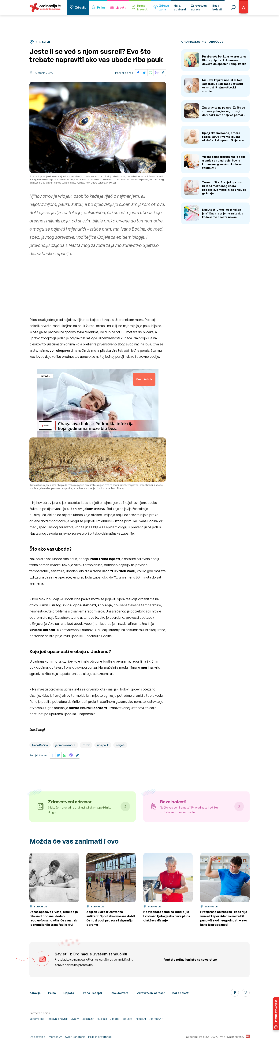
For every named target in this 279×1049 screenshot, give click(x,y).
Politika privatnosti (100, 1036)
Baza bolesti (180, 993)
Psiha (101, 7)
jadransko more (65, 745)
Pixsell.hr (140, 1018)
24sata (114, 1018)
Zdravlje (80, 7)
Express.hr (155, 1018)
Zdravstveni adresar (151, 993)
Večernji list (36, 1018)
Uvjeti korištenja (75, 1036)
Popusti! (126, 1018)
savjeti (120, 745)
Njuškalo (101, 1018)
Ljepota (121, 7)
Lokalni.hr (88, 1018)
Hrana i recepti (92, 993)
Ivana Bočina (40, 745)
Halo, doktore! (119, 993)
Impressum (55, 1036)
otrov (86, 745)
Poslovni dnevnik (57, 1018)
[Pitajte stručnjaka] (276, 1013)
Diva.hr (74, 1018)
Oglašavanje (37, 1036)
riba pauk (103, 745)
